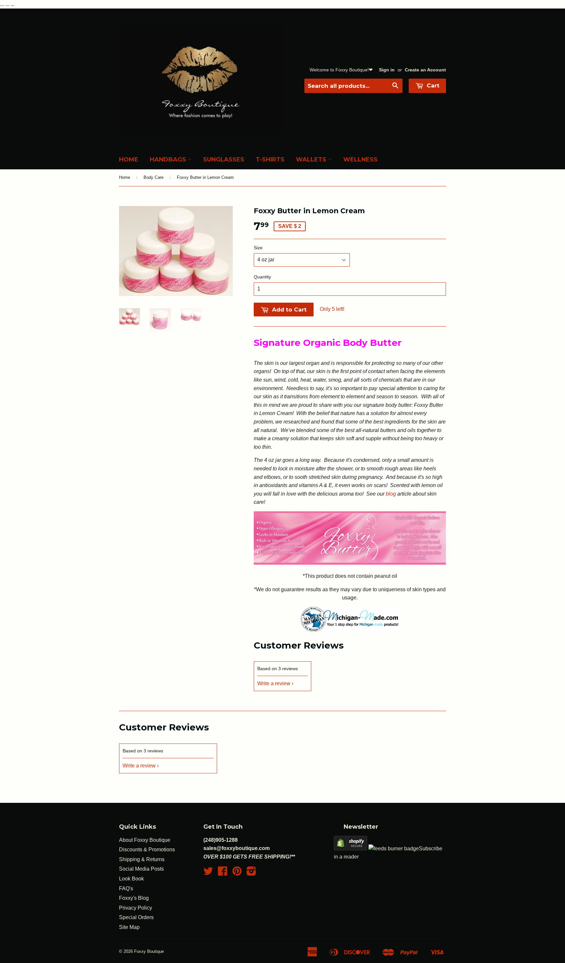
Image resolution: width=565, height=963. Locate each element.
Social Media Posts (141, 869)
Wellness (360, 159)
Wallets (312, 159)
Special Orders (136, 917)
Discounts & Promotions (147, 849)
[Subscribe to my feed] (393, 848)
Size (258, 247)
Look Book (131, 878)
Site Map (129, 927)
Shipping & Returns (141, 859)
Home (128, 159)
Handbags (169, 159)
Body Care (153, 177)
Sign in (387, 69)
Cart (432, 85)
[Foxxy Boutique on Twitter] (208, 873)
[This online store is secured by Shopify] (350, 848)
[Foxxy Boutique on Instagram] (251, 873)
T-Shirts (270, 159)
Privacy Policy (135, 908)
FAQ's (126, 888)
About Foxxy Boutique (144, 840)
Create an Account (425, 69)
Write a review (273, 683)
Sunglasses (223, 159)
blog (391, 494)
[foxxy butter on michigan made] (350, 630)
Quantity (262, 276)
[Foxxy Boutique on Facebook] (223, 873)
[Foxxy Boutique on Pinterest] (237, 873)
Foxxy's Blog (134, 898)
